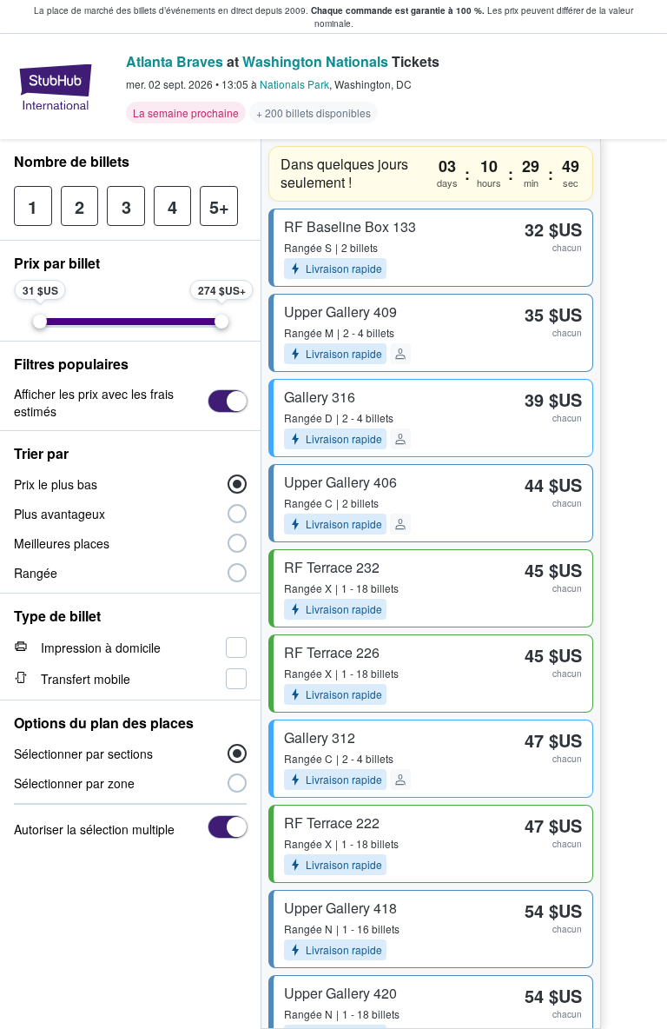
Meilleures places (61, 543)
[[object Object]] (227, 401)
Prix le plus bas (55, 484)
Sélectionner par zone (74, 783)
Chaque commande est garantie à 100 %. (398, 10)
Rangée (35, 572)
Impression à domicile (101, 647)
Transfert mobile (85, 678)
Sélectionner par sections (83, 753)
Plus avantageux (59, 513)
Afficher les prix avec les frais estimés (94, 402)
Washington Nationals (315, 61)
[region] (634, 584)
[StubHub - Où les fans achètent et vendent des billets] (55, 87)
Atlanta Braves (174, 61)
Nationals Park (294, 83)
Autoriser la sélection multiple (94, 829)
